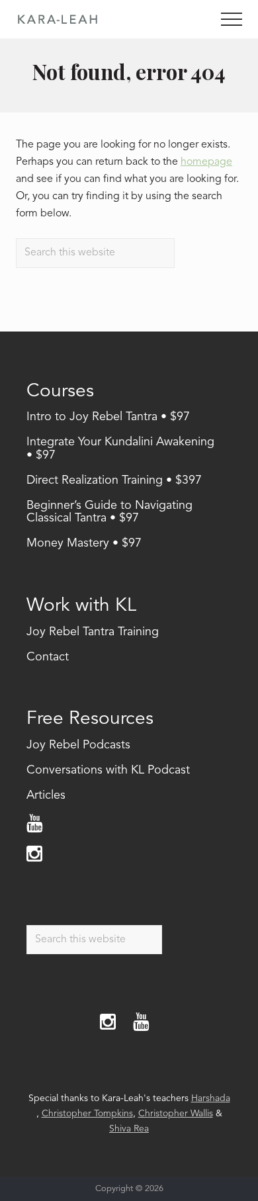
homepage (206, 162)
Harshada (210, 1098)
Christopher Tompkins (87, 1113)
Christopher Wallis (175, 1113)
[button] (231, 19)
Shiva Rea (129, 1129)
